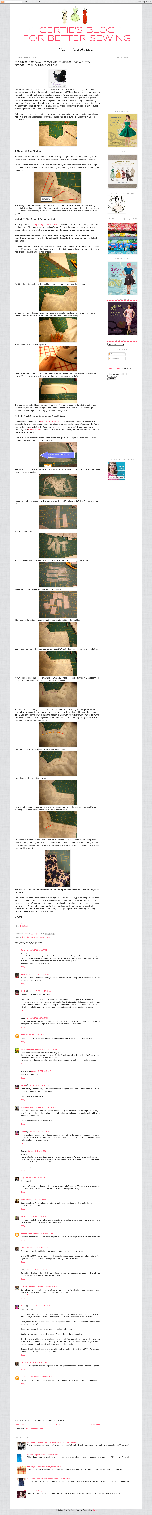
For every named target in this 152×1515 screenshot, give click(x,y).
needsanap (25, 1377)
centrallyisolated (27, 1107)
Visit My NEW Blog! (34, 1491)
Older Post (95, 1425)
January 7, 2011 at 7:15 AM (36, 1362)
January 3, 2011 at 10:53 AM (37, 1018)
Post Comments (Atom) (35, 1429)
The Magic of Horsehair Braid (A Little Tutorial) (44, 1467)
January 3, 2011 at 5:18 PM (36, 1216)
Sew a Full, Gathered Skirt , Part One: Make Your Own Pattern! (51, 1443)
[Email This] (46, 934)
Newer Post (20, 1425)
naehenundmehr (27, 1049)
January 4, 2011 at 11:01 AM (37, 1248)
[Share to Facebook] (53, 934)
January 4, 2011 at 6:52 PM (46, 1286)
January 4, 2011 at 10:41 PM (40, 1306)
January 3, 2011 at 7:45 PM (43, 1233)
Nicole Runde (26, 1233)
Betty (23, 950)
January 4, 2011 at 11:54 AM (37, 1270)
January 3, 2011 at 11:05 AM (39, 1035)
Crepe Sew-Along (28, 937)
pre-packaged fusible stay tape (46, 224)
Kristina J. (24, 1295)
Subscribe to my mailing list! (117, 374)
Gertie (23, 991)
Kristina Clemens (28, 1286)
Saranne (24, 974)
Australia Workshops (82, 50)
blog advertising (113, 368)
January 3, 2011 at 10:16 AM (40, 991)
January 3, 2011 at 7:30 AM (36, 950)
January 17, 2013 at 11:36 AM (41, 1377)
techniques (40, 937)
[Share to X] (51, 934)
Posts (112, 354)
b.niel (23, 1200)
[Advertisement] (116, 418)
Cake (94, 1510)
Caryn (23, 1248)
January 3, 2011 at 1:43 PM (45, 1107)
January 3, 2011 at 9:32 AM (38, 974)
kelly (22, 1178)
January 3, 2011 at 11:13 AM (46, 1049)
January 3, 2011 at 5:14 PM (36, 1200)
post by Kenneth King (49, 421)
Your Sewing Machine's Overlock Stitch (42, 1455)
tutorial (47, 937)
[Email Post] (42, 933)
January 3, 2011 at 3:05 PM (38, 1151)
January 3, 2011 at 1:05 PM (41, 1071)
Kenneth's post (35, 430)
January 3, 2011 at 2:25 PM (39, 1132)
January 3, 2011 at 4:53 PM (35, 1178)
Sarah (23, 1216)
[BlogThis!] (49, 934)
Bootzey (24, 1035)
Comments (115, 358)
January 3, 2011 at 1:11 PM (39, 1085)
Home (62, 50)
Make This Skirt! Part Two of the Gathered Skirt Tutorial (48, 1479)
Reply (23, 967)
